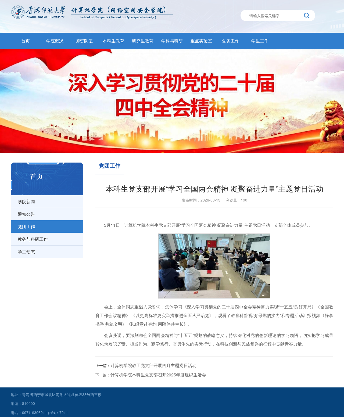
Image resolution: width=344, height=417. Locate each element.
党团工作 (26, 226)
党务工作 (230, 41)
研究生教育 (142, 41)
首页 (25, 41)
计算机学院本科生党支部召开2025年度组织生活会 (158, 375)
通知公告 (26, 214)
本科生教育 (113, 41)
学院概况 (54, 41)
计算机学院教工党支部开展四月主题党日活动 (153, 365)
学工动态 (26, 252)
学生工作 (259, 41)
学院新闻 (26, 201)
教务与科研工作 (33, 239)
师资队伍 (84, 41)
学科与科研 (172, 41)
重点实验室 (201, 41)
